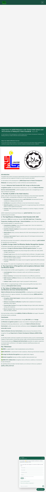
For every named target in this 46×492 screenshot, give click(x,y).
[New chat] (41, 458)
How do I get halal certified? (25, 481)
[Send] (43, 486)
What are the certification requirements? (27, 483)
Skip (25, 478)
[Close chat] (43, 458)
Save (22, 478)
